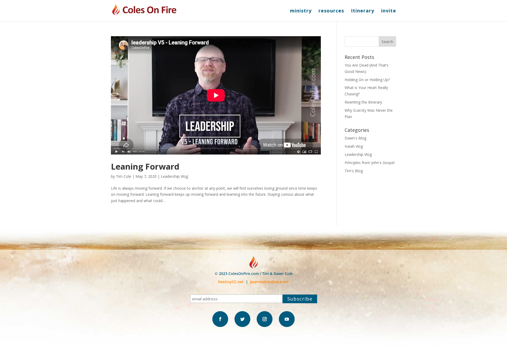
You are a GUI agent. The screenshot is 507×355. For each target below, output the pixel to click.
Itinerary (362, 11)
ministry (301, 11)
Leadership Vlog (174, 176)
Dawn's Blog (355, 138)
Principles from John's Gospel (370, 162)
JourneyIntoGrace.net (269, 281)
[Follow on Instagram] (265, 319)
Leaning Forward (145, 166)
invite (388, 11)
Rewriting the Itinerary (363, 102)
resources (331, 11)
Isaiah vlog (354, 146)
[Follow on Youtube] (287, 319)
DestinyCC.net (231, 281)
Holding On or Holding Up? (367, 79)
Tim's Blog (354, 170)
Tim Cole (123, 176)
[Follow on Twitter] (242, 319)
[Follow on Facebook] (220, 319)
